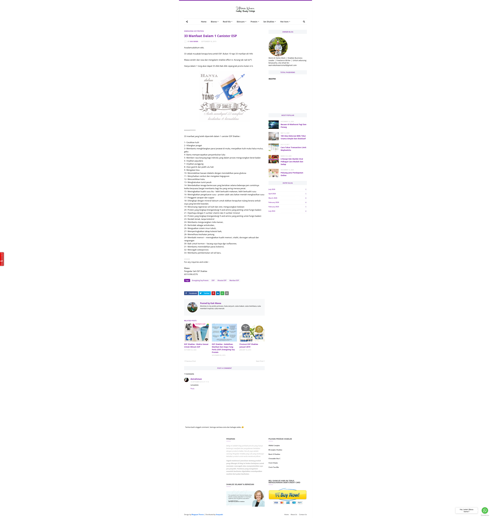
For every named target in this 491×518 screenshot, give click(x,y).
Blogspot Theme (198, 514)
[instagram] (278, 475)
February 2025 (287, 207)
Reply (192, 388)
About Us (294, 514)
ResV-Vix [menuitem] (227, 21)
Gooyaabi (219, 514)
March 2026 (287, 198)
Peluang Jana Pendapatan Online (292, 174)
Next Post (260, 361)
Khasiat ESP (222, 280)
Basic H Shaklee (274, 454)
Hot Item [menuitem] (284, 21)
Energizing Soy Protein (194, 31)
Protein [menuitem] (254, 21)
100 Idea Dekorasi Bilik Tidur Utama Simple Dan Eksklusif (293, 137)
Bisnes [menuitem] (214, 21)
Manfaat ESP (234, 280)
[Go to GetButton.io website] (485, 515)
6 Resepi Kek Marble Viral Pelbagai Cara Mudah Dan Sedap (292, 161)
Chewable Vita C (274, 458)
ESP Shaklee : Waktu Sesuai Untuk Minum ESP (196, 345)
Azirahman (196, 379)
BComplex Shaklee (275, 450)
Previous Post (190, 361)
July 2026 (287, 189)
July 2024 (287, 211)
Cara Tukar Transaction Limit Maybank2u (293, 148)
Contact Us (303, 514)
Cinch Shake (273, 463)
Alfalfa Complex (274, 445)
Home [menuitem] (204, 21)
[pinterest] (297, 475)
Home (286, 514)
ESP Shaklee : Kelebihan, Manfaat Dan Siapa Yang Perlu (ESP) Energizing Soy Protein (223, 348)
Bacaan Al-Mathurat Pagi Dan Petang (293, 125)
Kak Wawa (194, 41)
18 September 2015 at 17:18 (200, 382)
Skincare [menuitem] (241, 21)
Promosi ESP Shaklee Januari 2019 (248, 345)
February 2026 (287, 202)
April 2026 (287, 194)
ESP (213, 280)
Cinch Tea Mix (274, 467)
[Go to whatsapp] (485, 510)
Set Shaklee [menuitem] (268, 21)
